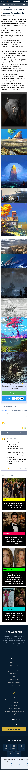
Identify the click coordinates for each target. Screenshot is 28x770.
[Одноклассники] (18, 398)
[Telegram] (22, 398)
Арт (15, 4)
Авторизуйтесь (4, 410)
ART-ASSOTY (5, 1)
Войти (26, 1)
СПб (12, 4)
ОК (19, 764)
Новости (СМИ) (6, 4)
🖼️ (25, 428)
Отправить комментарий (14, 433)
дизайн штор (16, 83)
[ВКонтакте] (14, 398)
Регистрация (15, 729)
